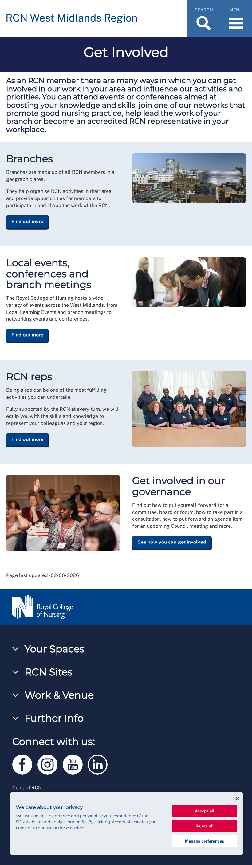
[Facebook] (24, 763)
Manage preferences (204, 841)
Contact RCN (27, 788)
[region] (126, 823)
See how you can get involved (171, 542)
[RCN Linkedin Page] (100, 763)
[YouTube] (75, 763)
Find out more (27, 221)
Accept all (204, 811)
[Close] (237, 798)
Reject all (204, 826)
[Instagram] (50, 763)
